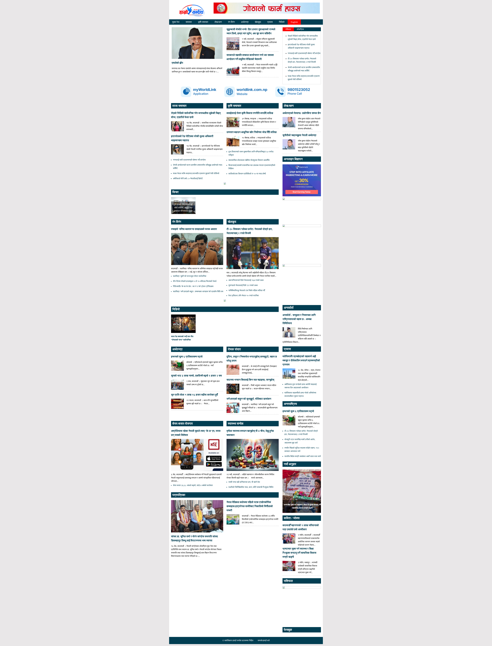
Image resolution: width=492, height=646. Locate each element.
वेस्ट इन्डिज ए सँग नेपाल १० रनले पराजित (243, 295)
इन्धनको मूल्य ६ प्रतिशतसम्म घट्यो (187, 356)
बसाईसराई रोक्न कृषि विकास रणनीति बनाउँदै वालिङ (250, 113)
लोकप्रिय (300, 29)
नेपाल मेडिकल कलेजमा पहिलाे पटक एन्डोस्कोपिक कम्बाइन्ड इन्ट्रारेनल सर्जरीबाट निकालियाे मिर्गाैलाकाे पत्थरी (250, 506)
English (294, 22)
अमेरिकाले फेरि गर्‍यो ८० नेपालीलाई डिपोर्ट (188, 178)
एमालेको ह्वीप (177, 62)
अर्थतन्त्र (245, 22)
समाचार (189, 22)
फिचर (175, 192)
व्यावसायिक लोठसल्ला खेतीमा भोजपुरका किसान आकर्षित (249, 160)
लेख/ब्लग (218, 22)
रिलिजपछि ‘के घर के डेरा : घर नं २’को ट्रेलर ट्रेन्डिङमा (193, 286)
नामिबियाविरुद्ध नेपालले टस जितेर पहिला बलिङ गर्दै (246, 290)
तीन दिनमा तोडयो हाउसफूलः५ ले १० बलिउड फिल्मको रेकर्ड (194, 281)
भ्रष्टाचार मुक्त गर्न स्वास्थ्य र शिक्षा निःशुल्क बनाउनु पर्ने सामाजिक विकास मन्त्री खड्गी (299, 552)
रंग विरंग (231, 22)
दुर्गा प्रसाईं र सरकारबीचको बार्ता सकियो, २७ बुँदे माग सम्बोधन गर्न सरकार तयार (183, 207)
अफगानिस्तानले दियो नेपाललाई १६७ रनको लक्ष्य (246, 280)
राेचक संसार (234, 349)
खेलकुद (258, 22)
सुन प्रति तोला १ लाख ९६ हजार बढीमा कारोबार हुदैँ (194, 394)
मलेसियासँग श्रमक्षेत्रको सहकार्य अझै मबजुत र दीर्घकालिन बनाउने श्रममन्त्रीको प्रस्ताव (301, 360)
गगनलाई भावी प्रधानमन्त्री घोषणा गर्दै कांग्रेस (304, 53)
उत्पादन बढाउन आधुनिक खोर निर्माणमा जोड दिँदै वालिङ (252, 132)
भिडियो (281, 22)
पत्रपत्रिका (178, 495)
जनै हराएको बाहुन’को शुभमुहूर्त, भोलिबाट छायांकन (249, 398)
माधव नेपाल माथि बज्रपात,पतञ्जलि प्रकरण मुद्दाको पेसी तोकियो (196, 173)
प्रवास (270, 22)
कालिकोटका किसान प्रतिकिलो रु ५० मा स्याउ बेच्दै (247, 174)
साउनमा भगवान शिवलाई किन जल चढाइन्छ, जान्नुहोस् (250, 379)
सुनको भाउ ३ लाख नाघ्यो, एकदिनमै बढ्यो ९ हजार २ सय (196, 375)
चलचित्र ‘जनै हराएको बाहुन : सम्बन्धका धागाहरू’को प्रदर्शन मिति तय (198, 291)
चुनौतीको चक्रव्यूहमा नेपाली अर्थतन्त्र (299, 135)
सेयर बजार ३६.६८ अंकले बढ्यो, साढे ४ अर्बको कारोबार (193, 485)
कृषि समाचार (203, 22)
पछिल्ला (288, 29)
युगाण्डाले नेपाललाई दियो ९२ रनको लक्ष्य (243, 285)
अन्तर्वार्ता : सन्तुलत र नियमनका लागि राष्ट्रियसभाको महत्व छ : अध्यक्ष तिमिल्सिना (299, 319)
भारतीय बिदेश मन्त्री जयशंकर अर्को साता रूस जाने (302, 456)
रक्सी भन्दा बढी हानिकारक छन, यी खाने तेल (244, 482)
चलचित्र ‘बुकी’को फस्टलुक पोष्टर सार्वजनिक (189, 276)
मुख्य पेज (175, 22)
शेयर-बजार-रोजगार (182, 423)
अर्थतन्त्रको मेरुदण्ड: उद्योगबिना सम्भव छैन (302, 113)
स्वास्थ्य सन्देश (235, 423)
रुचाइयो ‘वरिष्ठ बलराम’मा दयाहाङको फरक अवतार (194, 229)
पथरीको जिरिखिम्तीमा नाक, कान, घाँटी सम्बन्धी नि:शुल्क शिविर (250, 487)
